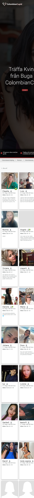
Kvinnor (19, 160)
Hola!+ (4, 236)
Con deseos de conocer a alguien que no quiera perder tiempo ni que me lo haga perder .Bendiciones (9, 276)
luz (3, 384)
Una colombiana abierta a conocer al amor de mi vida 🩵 (9, 315)
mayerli (23, 268)
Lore (22, 191)
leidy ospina (25, 461)
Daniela (5, 307)
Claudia (5, 191)
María (22, 307)
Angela (23, 230)
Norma (5, 230)
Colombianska (29, 160)
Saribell (5, 422)
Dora (22, 345)
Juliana (5, 345)
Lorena (23, 384)
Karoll (5, 461)
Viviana (5, 268)
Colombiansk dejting (8, 160)
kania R (23, 422)
